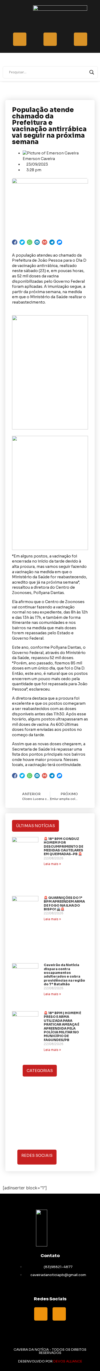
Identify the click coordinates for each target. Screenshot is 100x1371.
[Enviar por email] (37, 242)
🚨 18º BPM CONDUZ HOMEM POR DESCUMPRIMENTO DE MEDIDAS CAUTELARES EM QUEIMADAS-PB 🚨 (63, 846)
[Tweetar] (22, 242)
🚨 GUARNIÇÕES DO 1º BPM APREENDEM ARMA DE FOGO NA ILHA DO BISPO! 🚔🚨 (64, 903)
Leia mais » (52, 864)
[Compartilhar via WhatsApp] (29, 242)
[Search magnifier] (91, 72)
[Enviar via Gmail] (44, 242)
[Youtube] (59, 1314)
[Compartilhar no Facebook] (14, 242)
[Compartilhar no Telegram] (52, 242)
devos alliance (67, 1361)
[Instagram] (68, 1156)
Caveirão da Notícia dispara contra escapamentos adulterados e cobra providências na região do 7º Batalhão (64, 974)
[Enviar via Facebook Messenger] (59, 242)
